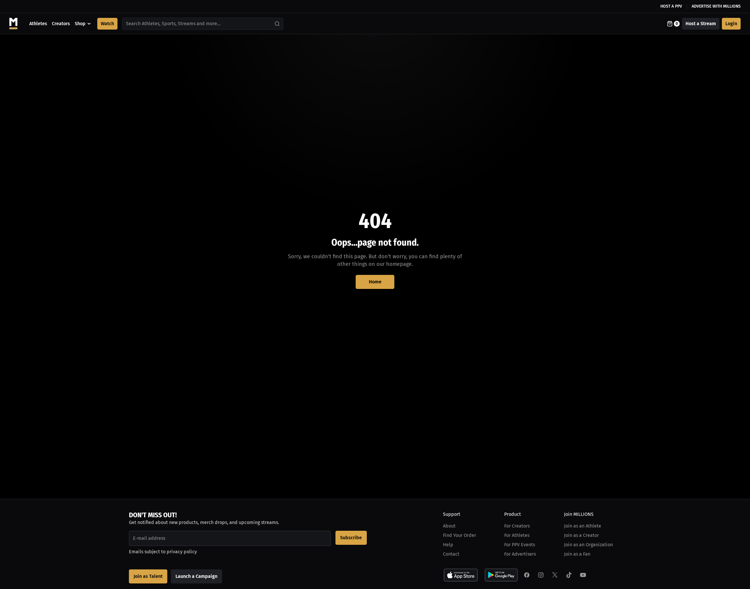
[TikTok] (569, 575)
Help (448, 544)
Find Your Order (459, 535)
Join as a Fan (577, 554)
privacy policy (182, 551)
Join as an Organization (588, 544)
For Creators (517, 526)
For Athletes (516, 535)
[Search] (277, 24)
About (449, 526)
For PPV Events (519, 544)
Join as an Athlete (582, 526)
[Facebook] (526, 575)
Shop (80, 23)
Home (375, 282)
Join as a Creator (581, 535)
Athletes (38, 23)
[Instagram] (541, 575)
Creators (61, 23)
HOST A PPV (671, 6)
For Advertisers (520, 554)
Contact (451, 554)
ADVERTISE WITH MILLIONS (716, 6)
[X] (555, 575)
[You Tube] (583, 575)
